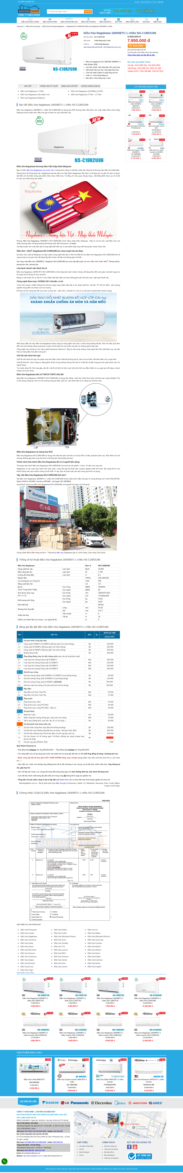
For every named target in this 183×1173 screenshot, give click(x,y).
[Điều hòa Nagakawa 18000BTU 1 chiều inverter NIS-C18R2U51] (110, 1021)
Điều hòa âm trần (50, 22)
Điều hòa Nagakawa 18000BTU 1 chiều (110, 999)
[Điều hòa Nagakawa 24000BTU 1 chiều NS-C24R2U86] (147, 987)
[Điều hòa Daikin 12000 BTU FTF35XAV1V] (156, 119)
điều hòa (60, 553)
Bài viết (28, 86)
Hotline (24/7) (133, 71)
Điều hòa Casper (119, 1169)
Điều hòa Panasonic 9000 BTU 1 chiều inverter (149, 1082)
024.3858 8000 (41, 1142)
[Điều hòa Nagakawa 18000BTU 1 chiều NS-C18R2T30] (110, 987)
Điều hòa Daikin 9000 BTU (136, 127)
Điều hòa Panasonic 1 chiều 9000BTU (135, 104)
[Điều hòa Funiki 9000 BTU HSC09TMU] (34, 1068)
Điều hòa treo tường (30, 22)
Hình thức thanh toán (110, 1146)
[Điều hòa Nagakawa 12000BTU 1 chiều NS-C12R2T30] (73, 987)
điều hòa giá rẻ (62, 783)
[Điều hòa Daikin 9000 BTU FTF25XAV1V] (136, 119)
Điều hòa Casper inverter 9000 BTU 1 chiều (72, 1082)
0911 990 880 (145, 71)
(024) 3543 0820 (145, 11)
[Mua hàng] (136, 45)
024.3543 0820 (154, 65)
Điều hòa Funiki (132, 1169)
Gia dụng (146, 22)
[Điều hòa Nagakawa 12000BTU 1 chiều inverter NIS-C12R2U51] (73, 1021)
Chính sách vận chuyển (111, 1149)
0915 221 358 (155, 68)
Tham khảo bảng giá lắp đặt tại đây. (141, 55)
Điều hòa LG (108, 1169)
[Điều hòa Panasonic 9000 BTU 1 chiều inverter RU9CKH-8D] (149, 1068)
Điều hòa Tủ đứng (88, 22)
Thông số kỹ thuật (49, 86)
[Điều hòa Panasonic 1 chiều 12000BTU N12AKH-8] (156, 95)
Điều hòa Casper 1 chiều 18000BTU (135, 152)
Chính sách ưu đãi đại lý (111, 1158)
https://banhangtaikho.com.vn (33, 1156)
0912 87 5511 (157, 71)
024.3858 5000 (30, 1142)
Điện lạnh (157, 22)
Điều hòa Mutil (105, 22)
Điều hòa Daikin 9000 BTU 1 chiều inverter (109, 1082)
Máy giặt (118, 22)
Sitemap (160, 2)
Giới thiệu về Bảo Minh (86, 1146)
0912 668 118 (143, 68)
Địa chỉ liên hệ (146, 2)
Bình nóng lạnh (132, 22)
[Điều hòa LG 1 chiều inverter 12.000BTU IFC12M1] (156, 143)
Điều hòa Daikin (97, 1169)
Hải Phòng (132, 68)
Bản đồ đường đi (84, 1152)
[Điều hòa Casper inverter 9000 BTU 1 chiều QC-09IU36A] (72, 1068)
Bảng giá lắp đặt (70, 86)
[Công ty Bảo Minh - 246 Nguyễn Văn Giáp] (120, 1124)
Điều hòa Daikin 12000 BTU (156, 128)
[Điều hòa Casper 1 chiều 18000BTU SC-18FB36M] (136, 143)
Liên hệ (81, 1149)
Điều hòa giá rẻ (51, 1169)
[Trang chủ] (29, 10)
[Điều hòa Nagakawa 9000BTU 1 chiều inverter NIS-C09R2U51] (35, 1021)
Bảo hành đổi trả (109, 1152)
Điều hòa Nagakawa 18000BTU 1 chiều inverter (110, 1034)
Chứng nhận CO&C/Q (90, 86)
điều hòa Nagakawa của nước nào (40, 170)
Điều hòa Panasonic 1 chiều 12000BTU (156, 104)
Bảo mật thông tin (109, 1155)
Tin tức (137, 2)
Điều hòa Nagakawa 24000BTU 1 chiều (147, 999)
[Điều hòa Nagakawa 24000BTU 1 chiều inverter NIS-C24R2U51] (147, 1021)
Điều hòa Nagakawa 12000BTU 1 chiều (73, 999)
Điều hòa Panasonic (83, 1169)
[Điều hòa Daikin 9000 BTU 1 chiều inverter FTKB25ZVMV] (110, 1068)
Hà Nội (130, 65)
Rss (154, 2)
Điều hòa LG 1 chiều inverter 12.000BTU (156, 152)
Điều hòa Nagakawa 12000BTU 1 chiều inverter (73, 1034)
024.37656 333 (141, 65)
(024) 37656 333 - (124, 11)
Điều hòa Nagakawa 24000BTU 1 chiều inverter (147, 1034)
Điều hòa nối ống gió (69, 22)
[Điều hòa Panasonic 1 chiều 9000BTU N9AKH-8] (136, 95)
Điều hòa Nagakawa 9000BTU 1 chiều (35, 999)
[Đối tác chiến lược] (91, 1103)
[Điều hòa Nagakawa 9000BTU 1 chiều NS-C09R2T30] (35, 987)
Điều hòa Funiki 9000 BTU (34, 1080)
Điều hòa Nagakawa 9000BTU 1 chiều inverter (35, 1034)
